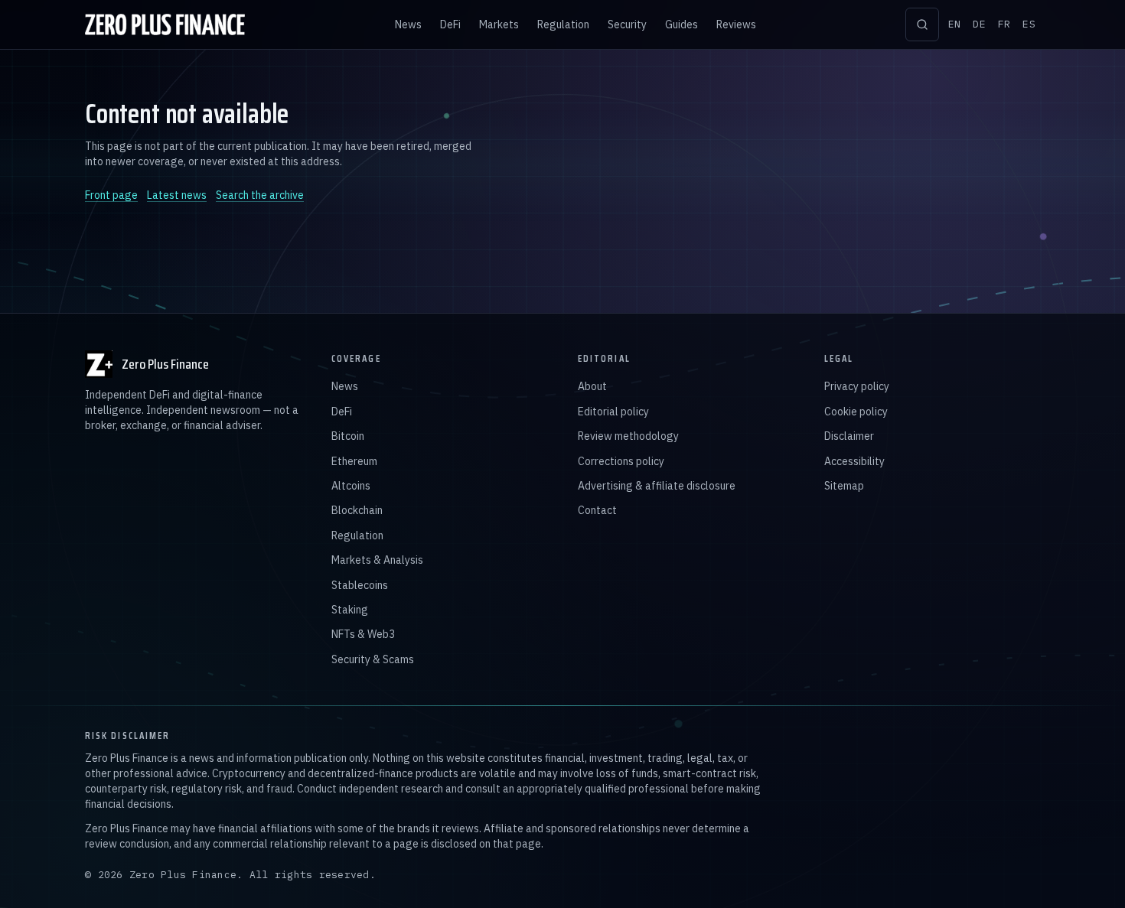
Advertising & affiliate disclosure (656, 486)
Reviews (736, 24)
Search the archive (260, 195)
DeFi (450, 24)
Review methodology (628, 436)
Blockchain (357, 510)
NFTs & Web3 (363, 634)
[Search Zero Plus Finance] (922, 24)
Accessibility (854, 461)
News (408, 24)
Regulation (563, 24)
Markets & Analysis (377, 560)
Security (627, 24)
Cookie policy (856, 411)
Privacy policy (856, 386)
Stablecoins (359, 585)
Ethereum (354, 461)
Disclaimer (849, 436)
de (979, 24)
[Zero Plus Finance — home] (165, 24)
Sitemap (844, 486)
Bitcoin (347, 436)
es (1028, 24)
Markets (499, 24)
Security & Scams (372, 659)
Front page (111, 195)
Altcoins (350, 486)
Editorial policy (613, 411)
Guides (681, 24)
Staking (349, 610)
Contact (597, 510)
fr (1004, 24)
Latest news (177, 195)
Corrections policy (621, 461)
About (592, 386)
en (954, 24)
